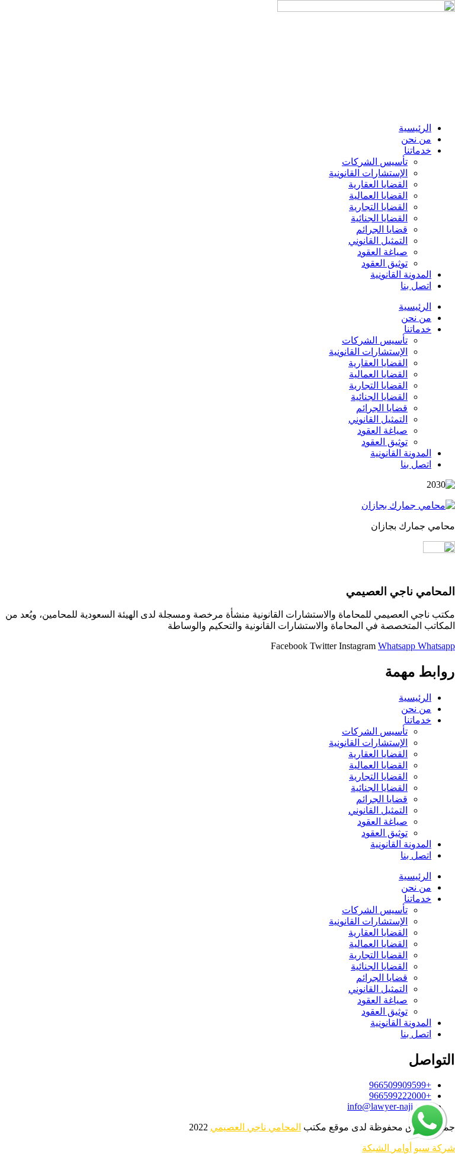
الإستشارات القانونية (368, 173)
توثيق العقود (384, 263)
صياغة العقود (382, 252)
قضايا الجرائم (382, 229)
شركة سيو (434, 1148)
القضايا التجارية (378, 207)
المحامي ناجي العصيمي (255, 1127)
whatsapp (428, 1107)
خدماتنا (417, 150)
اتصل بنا (415, 286)
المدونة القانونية (400, 274)
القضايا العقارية (378, 184)
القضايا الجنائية (379, 218)
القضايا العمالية (378, 195)
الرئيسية (415, 128)
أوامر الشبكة (387, 1148)
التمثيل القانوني (378, 241)
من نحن (416, 139)
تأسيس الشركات (375, 162)
